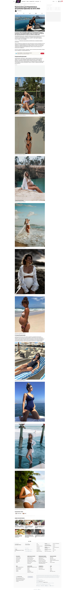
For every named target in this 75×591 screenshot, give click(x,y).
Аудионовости (18, 561)
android (38, 585)
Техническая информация (56, 543)
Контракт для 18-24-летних (42, 560)
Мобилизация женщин (42, 559)
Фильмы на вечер (18, 569)
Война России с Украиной (31, 556)
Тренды (27, 1)
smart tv (47, 585)
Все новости (18, 556)
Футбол (51, 568)
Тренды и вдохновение (42, 569)
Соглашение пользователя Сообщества (48, 549)
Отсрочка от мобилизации (42, 561)
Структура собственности (56, 547)
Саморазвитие (29, 571)
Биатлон (51, 570)
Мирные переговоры (30, 559)
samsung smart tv (52, 585)
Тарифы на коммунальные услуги (54, 560)
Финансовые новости (53, 559)
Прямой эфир (18, 559)
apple (43, 585)
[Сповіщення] (56, 1)
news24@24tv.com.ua (18, 544)
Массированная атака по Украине (31, 561)
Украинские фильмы (18, 568)
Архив (53, 548)
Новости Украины (18, 558)
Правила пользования (39, 551)
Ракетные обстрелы (29, 557)
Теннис (51, 569)
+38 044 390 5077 (27, 544)
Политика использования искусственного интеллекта (48, 545)
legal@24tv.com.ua (45, 582)
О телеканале (38, 547)
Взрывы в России (29, 562)
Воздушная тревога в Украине (31, 560)
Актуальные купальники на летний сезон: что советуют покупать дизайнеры (28, 41)
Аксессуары (37, 1)
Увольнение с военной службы (43, 557)
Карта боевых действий (30, 558)
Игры (53, 551)
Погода (17, 562)
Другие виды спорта (52, 571)
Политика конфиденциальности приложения (47, 547)
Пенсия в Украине (52, 562)
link (25, 549)
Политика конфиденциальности (47, 543)
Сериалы (17, 571)
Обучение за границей (30, 572)
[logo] (18, 1)
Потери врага (29, 563)
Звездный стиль (31, 1)
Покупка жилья (41, 568)
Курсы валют (51, 558)
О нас (37, 543)
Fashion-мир (24, 1)
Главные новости (18, 557)
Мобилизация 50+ (41, 558)
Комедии (17, 570)
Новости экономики (53, 556)
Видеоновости (18, 560)
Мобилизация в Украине (42, 556)
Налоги (51, 561)
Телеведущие (38, 548)
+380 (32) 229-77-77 (41, 581)
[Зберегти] (42, 13)
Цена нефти (51, 557)
